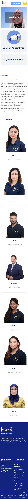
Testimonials (4, 470)
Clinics (2, 465)
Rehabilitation (4, 467)
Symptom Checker (16, 3)
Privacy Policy (21, 497)
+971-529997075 (20, 485)
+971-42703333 (20, 483)
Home (2, 463)
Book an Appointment (6, 468)
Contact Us (4, 472)
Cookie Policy (21, 495)
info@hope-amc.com (18, 488)
